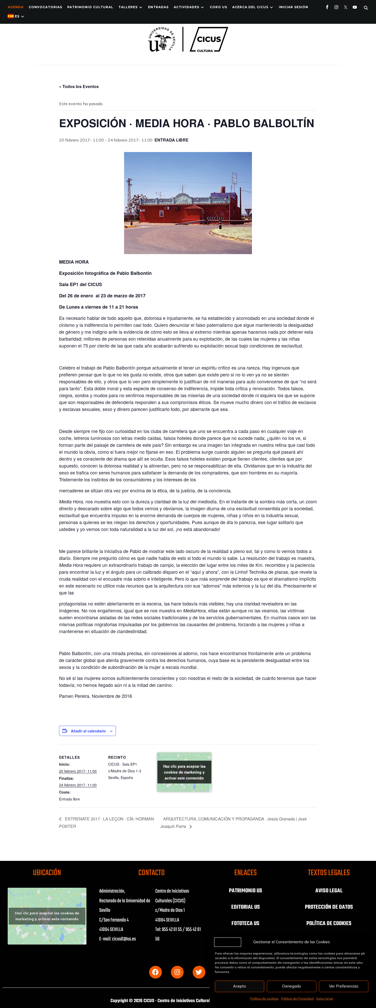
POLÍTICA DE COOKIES (328, 923)
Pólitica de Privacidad (297, 998)
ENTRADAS (158, 7)
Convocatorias (45, 7)
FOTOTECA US (245, 923)
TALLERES (128, 7)
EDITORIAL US (245, 907)
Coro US (218, 7)
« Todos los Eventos (79, 86)
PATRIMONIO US (245, 890)
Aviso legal (324, 998)
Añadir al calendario (88, 730)
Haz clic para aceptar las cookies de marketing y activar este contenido (184, 772)
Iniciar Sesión (293, 7)
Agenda (16, 7)
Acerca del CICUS (250, 7)
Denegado (291, 986)
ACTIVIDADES (186, 7)
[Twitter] (199, 972)
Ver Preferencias (343, 986)
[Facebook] (155, 972)
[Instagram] (177, 972)
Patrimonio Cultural (90, 7)
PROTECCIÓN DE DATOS (329, 907)
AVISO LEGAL (328, 890)
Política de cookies (264, 998)
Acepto (239, 986)
